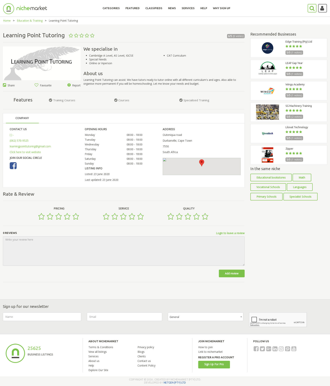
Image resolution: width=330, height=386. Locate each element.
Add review (232, 273)
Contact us (144, 361)
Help (91, 365)
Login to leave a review (230, 233)
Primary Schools (266, 196)
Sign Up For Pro (214, 364)
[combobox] (205, 316)
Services (93, 356)
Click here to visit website (25, 152)
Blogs (141, 352)
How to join (205, 347)
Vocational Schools (268, 187)
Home (7, 20)
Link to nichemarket (210, 352)
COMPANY (22, 118)
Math (302, 177)
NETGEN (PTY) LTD (175, 382)
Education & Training (30, 20)
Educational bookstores (271, 177)
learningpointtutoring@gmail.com (30, 146)
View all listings (97, 352)
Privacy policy (146, 347)
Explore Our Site (98, 370)
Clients (142, 356)
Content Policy (146, 365)
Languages (300, 187)
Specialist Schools (300, 196)
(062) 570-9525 (19, 140)
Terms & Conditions (100, 347)
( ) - (12, 135)
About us (93, 361)
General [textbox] (174, 317)
